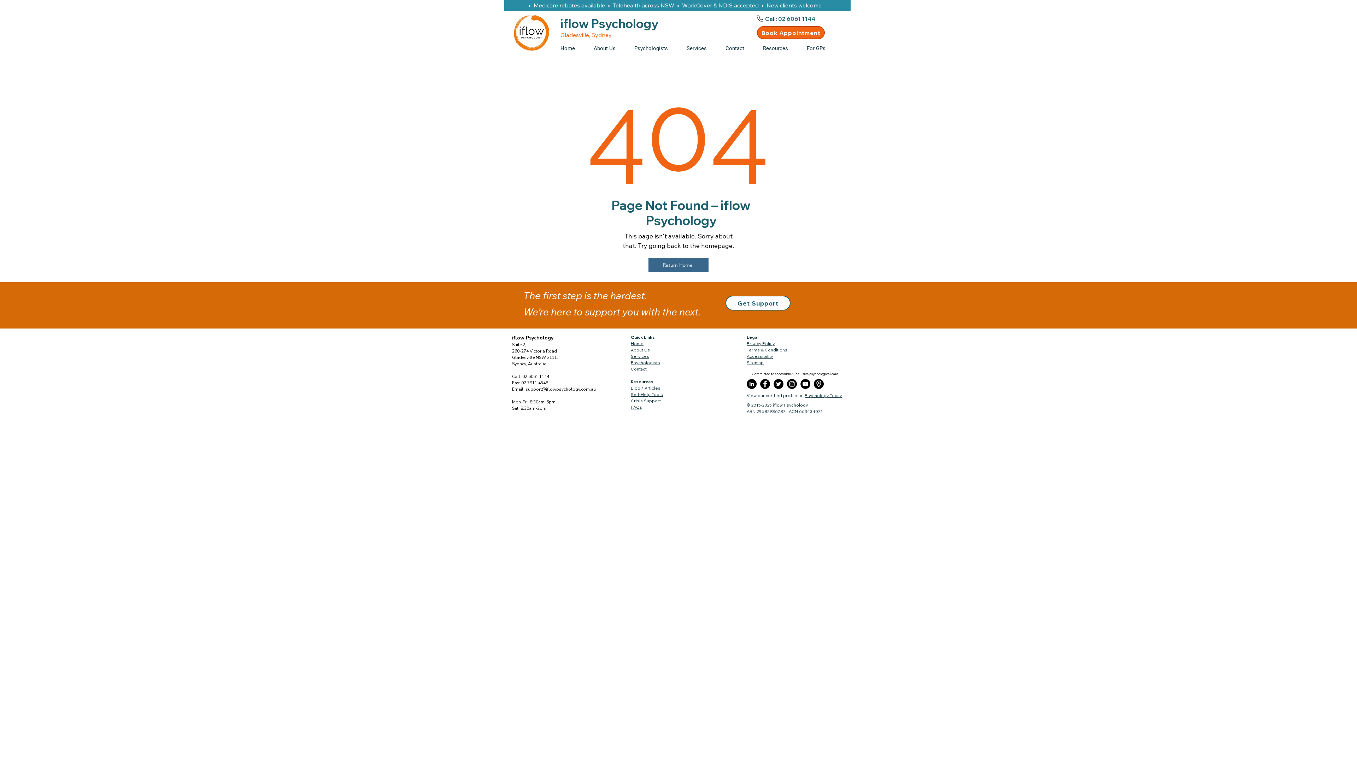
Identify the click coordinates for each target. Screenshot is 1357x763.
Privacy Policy (761, 343)
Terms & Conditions (767, 350)
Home (637, 343)
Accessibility (760, 356)
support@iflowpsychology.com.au (560, 389)
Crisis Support (646, 400)
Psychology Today (823, 395)
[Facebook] (765, 384)
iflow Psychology (532, 338)
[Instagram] (792, 384)
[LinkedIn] (752, 384)
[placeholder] (819, 384)
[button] (779, 48)
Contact (639, 369)
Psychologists (645, 362)
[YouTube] (805, 384)
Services (640, 356)
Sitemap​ (755, 362)
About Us (640, 350)
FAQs (636, 407)
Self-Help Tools (647, 394)
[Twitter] (778, 384)
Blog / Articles (645, 388)
